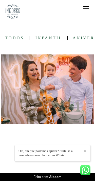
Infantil (48, 38)
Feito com (47, 177)
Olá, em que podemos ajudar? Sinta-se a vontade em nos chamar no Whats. (45, 153)
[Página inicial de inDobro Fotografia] (13, 12)
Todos (14, 38)
